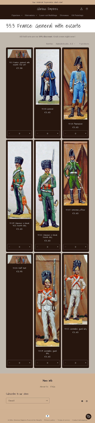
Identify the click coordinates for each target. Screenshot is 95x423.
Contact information (79, 420)
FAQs (52, 386)
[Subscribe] (46, 400)
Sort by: (49, 43)
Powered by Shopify (34, 420)
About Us (44, 386)
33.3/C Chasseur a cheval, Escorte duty (47, 236)
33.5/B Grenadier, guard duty (47, 352)
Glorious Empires (20, 420)
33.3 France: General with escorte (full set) (19, 63)
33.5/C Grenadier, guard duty (75, 329)
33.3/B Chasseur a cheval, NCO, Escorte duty (19, 224)
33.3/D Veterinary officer (75, 210)
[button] (16, 15)
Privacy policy (49, 420)
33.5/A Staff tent (19, 268)
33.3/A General (47, 109)
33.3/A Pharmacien (75, 124)
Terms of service (64, 420)
